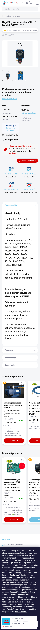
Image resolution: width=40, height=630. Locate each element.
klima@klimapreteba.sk (15, 545)
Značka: (6, 36)
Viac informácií (21, 612)
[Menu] (37, 3)
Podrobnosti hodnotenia (29, 30)
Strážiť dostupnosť (29, 160)
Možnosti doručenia (28, 113)
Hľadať (35, 9)
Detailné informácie (9, 99)
